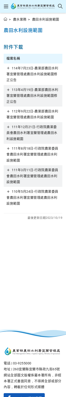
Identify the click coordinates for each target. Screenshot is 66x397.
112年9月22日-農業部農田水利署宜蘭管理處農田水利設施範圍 (32, 114)
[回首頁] (33, 352)
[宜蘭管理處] (33, 6)
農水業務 (20, 19)
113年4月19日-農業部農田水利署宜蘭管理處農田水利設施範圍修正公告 (32, 96)
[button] (6, 6)
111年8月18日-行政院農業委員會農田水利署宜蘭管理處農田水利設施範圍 (32, 154)
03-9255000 (22, 363)
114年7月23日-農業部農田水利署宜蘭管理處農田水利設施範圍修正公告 (32, 74)
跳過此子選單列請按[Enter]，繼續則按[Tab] (7, 23)
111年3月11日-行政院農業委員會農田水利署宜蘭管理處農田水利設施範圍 (32, 176)
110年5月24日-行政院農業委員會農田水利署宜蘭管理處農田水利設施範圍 (32, 197)
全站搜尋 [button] (60, 6)
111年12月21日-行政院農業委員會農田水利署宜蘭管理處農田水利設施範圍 (31, 133)
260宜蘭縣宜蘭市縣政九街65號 (36, 369)
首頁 (6, 19)
